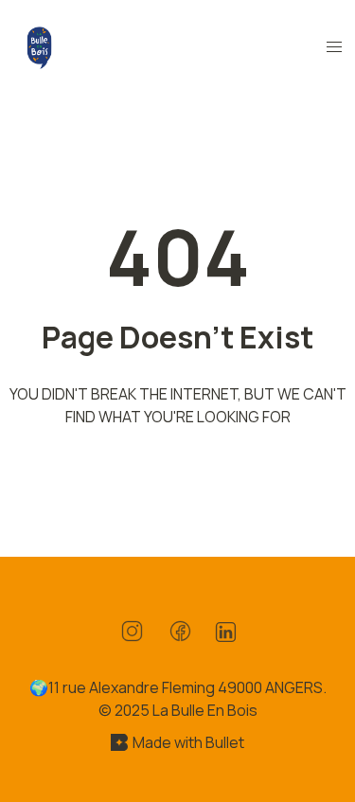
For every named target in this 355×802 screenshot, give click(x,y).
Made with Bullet (188, 742)
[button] (334, 47)
